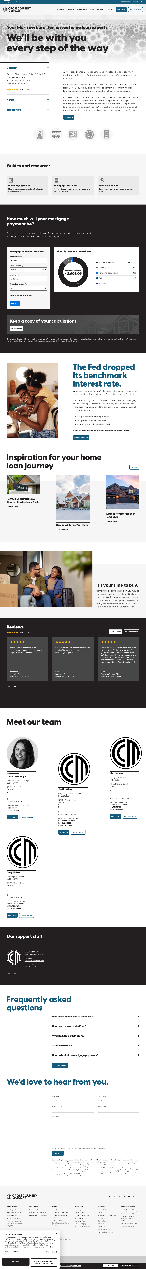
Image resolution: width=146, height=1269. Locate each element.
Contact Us (101, 1226)
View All (134, 467)
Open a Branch (102, 1221)
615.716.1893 (31, 964)
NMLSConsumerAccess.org (83, 1226)
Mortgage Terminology (82, 1218)
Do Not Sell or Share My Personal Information (44, 1262)
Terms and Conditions (127, 1226)
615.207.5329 (69, 821)
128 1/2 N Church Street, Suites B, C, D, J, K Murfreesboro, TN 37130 (26, 76)
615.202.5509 (18, 904)
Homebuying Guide (13, 1210)
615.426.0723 (19, 83)
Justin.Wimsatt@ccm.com (68, 818)
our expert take (105, 430)
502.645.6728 (121, 805)
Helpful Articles (79, 1212)
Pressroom (101, 1224)
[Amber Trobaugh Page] (22, 753)
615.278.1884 (117, 807)
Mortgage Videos (80, 1221)
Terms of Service (96, 1148)
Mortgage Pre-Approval (14, 1215)
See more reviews (131, 632)
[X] (119, 1196)
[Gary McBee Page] (22, 852)
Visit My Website (27, 817)
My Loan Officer (82, 9)
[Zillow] (134, 1196)
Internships (101, 1218)
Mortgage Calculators (82, 1210)
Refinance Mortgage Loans (38, 1215)
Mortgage (7, 2)
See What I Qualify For (129, 1266)
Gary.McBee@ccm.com (16, 901)
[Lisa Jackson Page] (126, 753)
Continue (16, 1262)
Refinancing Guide (35, 1210)
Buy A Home (60, 9)
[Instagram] (124, 1196)
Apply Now (121, 9)
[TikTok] (138, 1196)
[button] (28, 68)
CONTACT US (58, 1153)
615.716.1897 (14, 810)
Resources (100, 9)
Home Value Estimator (82, 1215)
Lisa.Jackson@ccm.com (119, 802)
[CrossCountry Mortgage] (17, 9)
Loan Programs (57, 1220)
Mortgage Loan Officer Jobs (107, 1215)
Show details (50, 1252)
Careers (100, 1212)
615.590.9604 (14, 906)
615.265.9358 (66, 823)
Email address (58, 1106)
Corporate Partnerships (105, 1210)
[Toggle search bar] (140, 2)
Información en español (105, 1232)
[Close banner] (56, 1233)
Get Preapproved (60, 1065)
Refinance (71, 9)
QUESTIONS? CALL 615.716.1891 (129, 2)
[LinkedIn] (115, 1196)
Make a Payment (135, 9)
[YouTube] (129, 1196)
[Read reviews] (12, 89)
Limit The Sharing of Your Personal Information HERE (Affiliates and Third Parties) (129, 1212)
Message (55, 1116)
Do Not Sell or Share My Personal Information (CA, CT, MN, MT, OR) (130, 1218)
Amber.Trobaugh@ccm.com (18, 805)
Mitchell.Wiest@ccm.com (34, 961)
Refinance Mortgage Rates (37, 1212)
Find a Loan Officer (104, 1229)
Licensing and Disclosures (129, 1223)
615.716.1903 (32, 967)
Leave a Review (115, 632)
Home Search (16, 2)
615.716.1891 (13, 808)
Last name (102, 1097)
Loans (92, 9)
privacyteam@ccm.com (93, 1174)
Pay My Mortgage (81, 1224)
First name (56, 1097)
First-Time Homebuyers (14, 1218)
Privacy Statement (11, 1251)
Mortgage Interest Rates (14, 1212)
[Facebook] (110, 1196)
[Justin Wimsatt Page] (74, 769)
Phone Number (104, 1106)
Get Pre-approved (81, 437)
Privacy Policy (85, 1148)
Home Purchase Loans (14, 1221)
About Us (109, 9)
